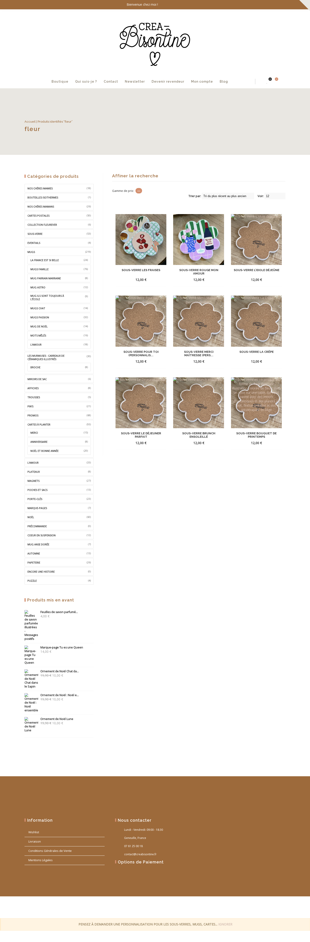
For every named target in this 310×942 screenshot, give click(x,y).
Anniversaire (38, 441)
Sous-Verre (34, 233)
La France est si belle (44, 260)
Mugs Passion (39, 317)
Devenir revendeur (168, 81)
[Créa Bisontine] (155, 42)
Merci (34, 432)
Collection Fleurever (42, 224)
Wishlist (33, 832)
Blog (224, 81)
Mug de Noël (39, 326)
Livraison (34, 841)
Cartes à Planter (38, 424)
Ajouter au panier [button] (133, 279)
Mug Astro (37, 287)
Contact (111, 81)
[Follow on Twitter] (271, 4)
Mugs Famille (39, 269)
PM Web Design (277, 906)
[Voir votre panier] (274, 81)
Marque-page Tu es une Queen (61, 647)
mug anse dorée (38, 544)
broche (35, 367)
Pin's (30, 406)
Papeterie (33, 562)
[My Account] (260, 81)
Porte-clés (34, 499)
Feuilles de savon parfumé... (59, 612)
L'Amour (33, 462)
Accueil (30, 121)
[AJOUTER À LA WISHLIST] (160, 279)
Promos (32, 415)
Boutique (60, 81)
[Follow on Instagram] (280, 4)
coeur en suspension (41, 535)
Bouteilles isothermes (42, 197)
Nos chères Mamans (40, 206)
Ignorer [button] (225, 924)
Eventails (33, 243)
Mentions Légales (40, 860)
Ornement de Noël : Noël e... (59, 695)
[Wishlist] (267, 81)
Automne (33, 553)
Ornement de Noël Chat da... (59, 671)
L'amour (36, 344)
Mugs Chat (37, 308)
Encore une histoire (41, 571)
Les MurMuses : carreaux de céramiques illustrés (45, 357)
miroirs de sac (37, 379)
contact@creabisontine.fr (140, 854)
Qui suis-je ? (86, 81)
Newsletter (135, 81)
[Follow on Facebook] (262, 4)
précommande (37, 526)
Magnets (33, 480)
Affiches (33, 388)
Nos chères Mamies (40, 188)
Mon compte (202, 81)
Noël (30, 517)
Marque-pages (37, 508)
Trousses (33, 397)
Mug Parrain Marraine (45, 278)
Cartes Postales (38, 215)
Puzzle (32, 580)
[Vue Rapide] (152, 279)
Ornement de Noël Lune (56, 719)
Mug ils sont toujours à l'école (47, 297)
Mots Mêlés (38, 335)
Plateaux (33, 471)
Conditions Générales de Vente (50, 851)
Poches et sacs (37, 490)
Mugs (31, 252)
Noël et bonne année (44, 450)
